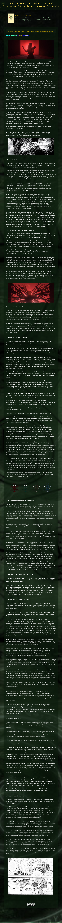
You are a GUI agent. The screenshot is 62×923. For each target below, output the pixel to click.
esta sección (49, 31)
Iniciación (14, 35)
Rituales (20, 35)
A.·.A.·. (8, 35)
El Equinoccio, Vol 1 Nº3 (23, 16)
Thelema (26, 35)
